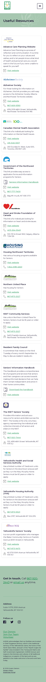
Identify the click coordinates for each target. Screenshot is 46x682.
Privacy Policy (8, 670)
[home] (6, 6)
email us (18, 582)
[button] (40, 6)
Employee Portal (9, 672)
